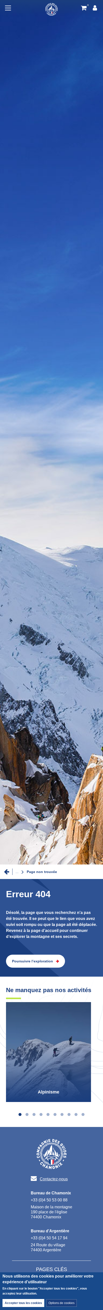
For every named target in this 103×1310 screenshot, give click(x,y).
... (17, 872)
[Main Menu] (8, 8)
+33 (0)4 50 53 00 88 (49, 1200)
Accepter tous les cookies (23, 1303)
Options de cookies (61, 1303)
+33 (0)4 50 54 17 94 (49, 1238)
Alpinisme (48, 1092)
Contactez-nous (54, 1179)
